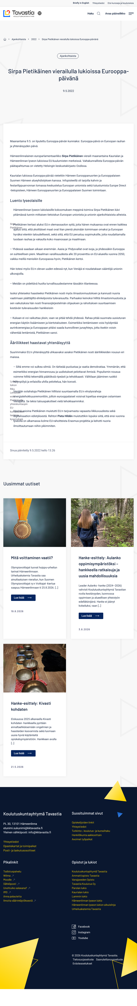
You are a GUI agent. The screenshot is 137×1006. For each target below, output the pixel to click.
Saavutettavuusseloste (109, 960)
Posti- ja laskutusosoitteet (19, 850)
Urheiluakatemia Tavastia (86, 909)
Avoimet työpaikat (82, 839)
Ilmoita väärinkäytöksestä (18, 900)
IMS (5, 892)
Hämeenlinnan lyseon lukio (87, 900)
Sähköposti (9, 883)
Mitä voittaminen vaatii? (32, 557)
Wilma (7, 875)
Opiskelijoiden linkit (83, 822)
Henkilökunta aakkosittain (87, 835)
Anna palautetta (12, 896)
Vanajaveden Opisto (83, 879)
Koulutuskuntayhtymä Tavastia (89, 871)
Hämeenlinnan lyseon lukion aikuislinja (94, 904)
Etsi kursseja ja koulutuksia (121, 3)
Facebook (84, 927)
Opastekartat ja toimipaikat (19, 846)
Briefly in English (81, 3)
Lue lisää (19, 597)
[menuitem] (82, 3)
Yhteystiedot (98, 3)
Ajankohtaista (68, 56)
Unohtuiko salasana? (15, 888)
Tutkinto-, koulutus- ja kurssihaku (91, 830)
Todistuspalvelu (12, 871)
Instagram (84, 932)
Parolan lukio (79, 888)
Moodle (7, 879)
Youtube (83, 938)
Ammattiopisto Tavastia (85, 875)
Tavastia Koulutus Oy (84, 883)
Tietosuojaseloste (83, 960)
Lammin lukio (79, 896)
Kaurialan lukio (80, 892)
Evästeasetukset (82, 964)
